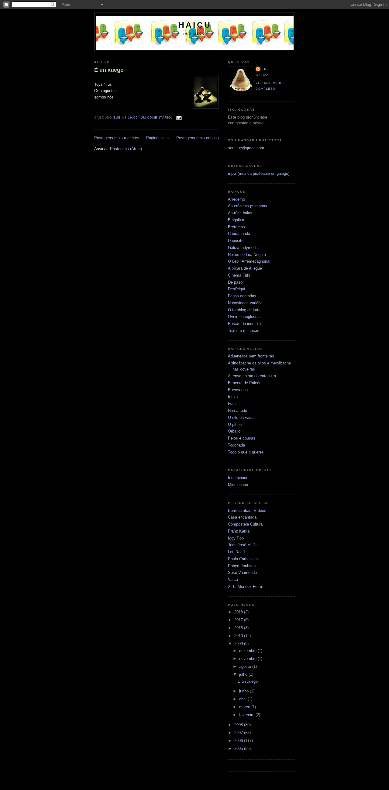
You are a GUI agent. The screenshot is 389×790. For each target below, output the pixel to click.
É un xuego (109, 70)
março (245, 707)
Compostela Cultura (245, 524)
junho (244, 691)
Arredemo (236, 199)
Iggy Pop (236, 538)
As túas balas (240, 213)
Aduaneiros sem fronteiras (251, 356)
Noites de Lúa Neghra (247, 254)
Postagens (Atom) (126, 149)
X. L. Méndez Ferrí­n (245, 586)
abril (243, 699)
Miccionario (238, 484)
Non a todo (237, 410)
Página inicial (158, 138)
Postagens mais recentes (116, 138)
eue (265, 69)
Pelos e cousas (241, 438)
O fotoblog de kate (244, 310)
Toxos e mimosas (243, 330)
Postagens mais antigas (197, 138)
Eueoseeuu (238, 390)
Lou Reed (236, 552)
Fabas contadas (242, 296)
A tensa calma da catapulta (252, 376)
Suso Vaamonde (242, 572)
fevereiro (247, 714)
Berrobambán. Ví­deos (247, 510)
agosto (245, 666)
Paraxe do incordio (244, 323)
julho (244, 674)
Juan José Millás (243, 545)
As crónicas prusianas (247, 206)
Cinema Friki (239, 275)
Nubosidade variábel (245, 303)
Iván (232, 403)
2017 (239, 620)
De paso (235, 282)
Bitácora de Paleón (244, 383)
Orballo (234, 431)
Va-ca (233, 579)
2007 (239, 732)
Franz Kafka (239, 531)
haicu (195, 24)
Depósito (235, 240)
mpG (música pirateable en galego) (258, 173)
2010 (239, 635)
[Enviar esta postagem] (179, 117)
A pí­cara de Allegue (245, 268)
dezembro (248, 650)
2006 (239, 740)
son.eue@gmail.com (246, 148)
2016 (239, 628)
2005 (239, 748)
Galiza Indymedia (243, 247)
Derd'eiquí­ (236, 289)
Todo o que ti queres (246, 452)
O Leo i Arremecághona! (249, 261)
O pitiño (235, 424)
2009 (239, 643)
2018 (239, 612)
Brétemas (236, 227)
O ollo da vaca (240, 417)
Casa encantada (242, 517)
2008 (239, 725)
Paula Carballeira (243, 559)
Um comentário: (157, 117)
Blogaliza (236, 220)
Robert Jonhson (242, 566)
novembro (248, 658)
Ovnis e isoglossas (245, 316)
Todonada (236, 445)
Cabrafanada (239, 233)
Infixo (233, 397)
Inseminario (238, 477)
